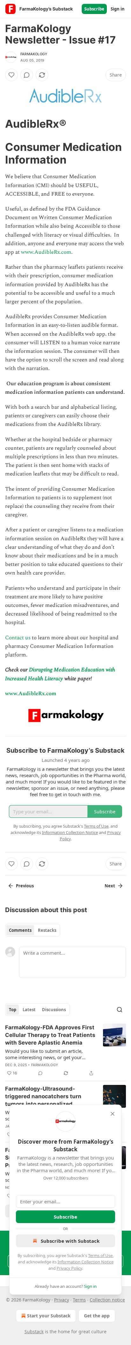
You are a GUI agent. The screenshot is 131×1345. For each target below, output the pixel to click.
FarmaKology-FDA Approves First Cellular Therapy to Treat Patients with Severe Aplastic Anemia (50, 1035)
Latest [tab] (29, 1009)
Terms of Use (100, 1255)
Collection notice (107, 1300)
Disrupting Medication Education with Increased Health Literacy (60, 674)
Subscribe (94, 9)
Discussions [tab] (54, 1009)
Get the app (97, 1316)
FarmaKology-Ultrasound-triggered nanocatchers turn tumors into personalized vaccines (43, 1097)
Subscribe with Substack (70, 1241)
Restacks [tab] (47, 930)
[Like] (11, 75)
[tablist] (32, 930)
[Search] (119, 1009)
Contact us (18, 638)
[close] (112, 1114)
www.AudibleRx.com (46, 252)
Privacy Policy (69, 1268)
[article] (65, 1050)
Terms (79, 1300)
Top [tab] (12, 1009)
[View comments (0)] (26, 75)
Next (110, 886)
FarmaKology (33, 54)
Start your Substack (49, 1316)
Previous (25, 886)
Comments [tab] (20, 930)
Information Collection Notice (86, 1262)
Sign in (118, 9)
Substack (34, 1331)
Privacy (61, 1300)
